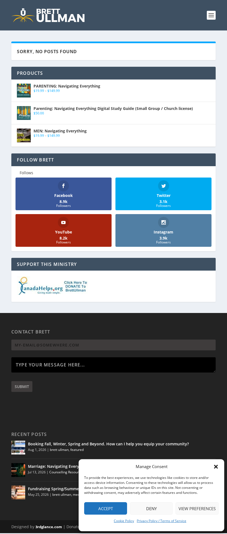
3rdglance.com (48, 526)
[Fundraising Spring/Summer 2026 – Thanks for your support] (18, 492)
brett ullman (59, 449)
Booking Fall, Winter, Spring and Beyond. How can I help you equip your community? (108, 443)
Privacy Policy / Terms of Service (161, 520)
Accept (105, 508)
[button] (216, 466)
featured (77, 449)
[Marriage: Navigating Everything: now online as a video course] (18, 470)
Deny (151, 508)
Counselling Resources (66, 472)
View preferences (197, 508)
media (77, 494)
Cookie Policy (124, 520)
